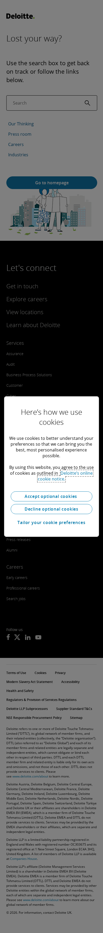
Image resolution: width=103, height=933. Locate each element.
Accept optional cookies (51, 496)
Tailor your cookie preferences (51, 522)
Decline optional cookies (51, 509)
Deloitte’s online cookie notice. (65, 476)
